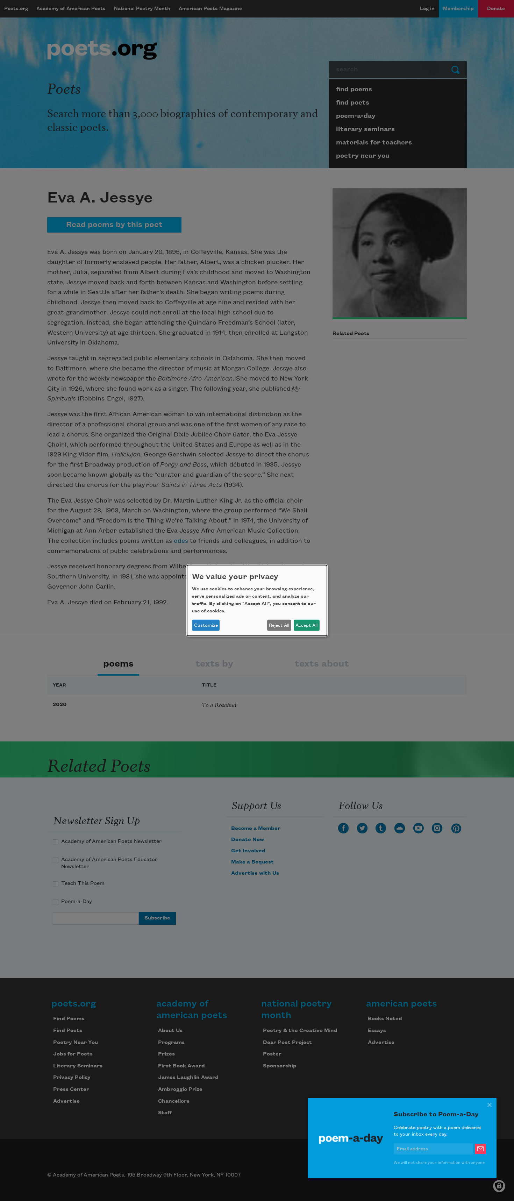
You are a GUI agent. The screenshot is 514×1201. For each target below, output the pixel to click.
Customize (206, 625)
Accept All (306, 625)
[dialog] (257, 600)
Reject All (279, 625)
